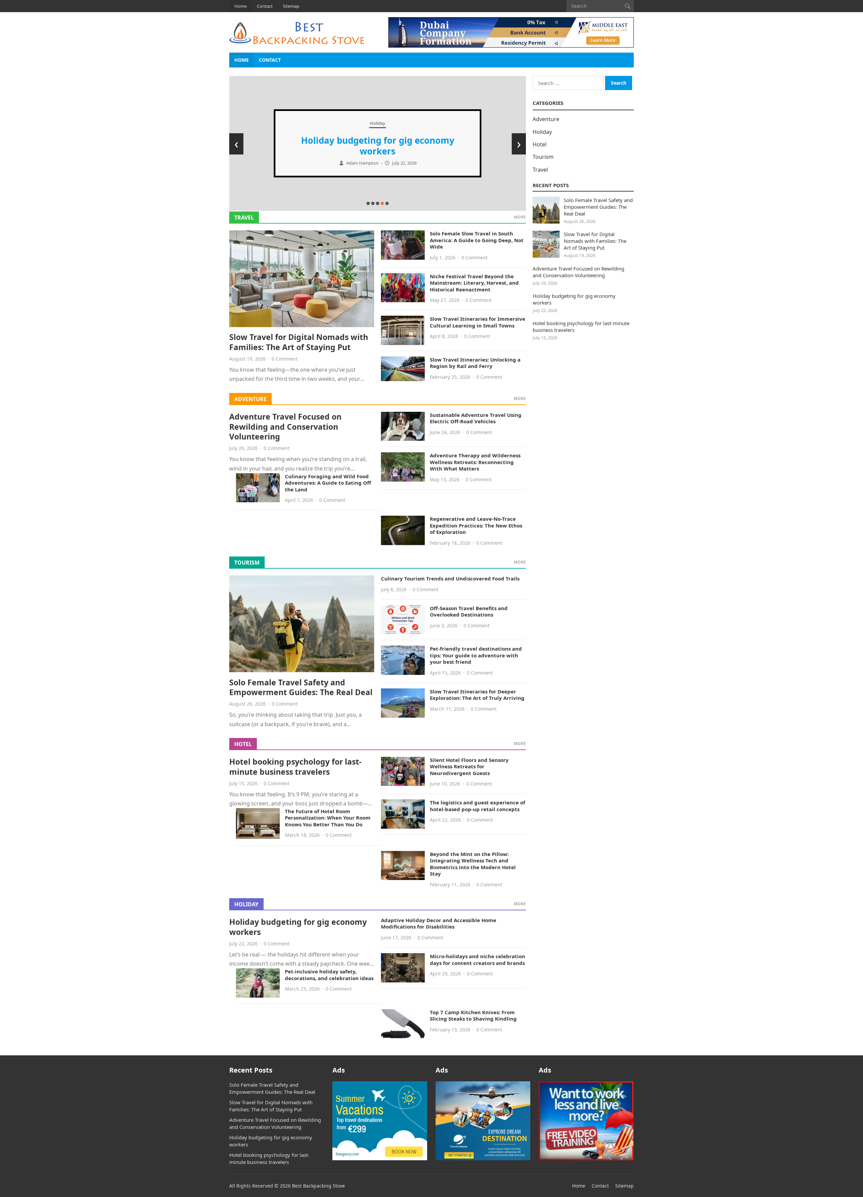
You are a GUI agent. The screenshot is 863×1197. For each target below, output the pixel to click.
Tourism (247, 562)
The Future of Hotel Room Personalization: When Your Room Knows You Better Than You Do (327, 818)
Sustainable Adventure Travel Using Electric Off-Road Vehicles (476, 418)
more (520, 217)
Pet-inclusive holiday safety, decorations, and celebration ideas (329, 974)
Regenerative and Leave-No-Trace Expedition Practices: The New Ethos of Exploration (476, 525)
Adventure (250, 399)
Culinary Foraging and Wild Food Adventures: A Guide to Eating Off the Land (328, 483)
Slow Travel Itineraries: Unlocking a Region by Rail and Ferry (475, 363)
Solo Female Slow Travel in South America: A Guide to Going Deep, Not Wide (477, 240)
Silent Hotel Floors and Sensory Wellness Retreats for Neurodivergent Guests (469, 766)
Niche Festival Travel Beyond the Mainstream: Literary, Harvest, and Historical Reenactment (474, 283)
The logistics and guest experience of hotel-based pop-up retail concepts (477, 806)
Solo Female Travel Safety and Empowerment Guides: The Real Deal (301, 687)
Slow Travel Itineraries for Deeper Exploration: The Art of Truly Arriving (477, 695)
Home (240, 6)
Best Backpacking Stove (318, 1185)
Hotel (243, 744)
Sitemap (291, 6)
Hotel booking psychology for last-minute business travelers (295, 766)
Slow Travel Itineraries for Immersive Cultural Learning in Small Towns (477, 322)
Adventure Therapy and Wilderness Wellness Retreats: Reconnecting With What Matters (475, 462)
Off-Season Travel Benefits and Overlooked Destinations (469, 611)
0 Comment (285, 358)
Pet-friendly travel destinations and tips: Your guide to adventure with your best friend (476, 655)
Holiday (377, 123)
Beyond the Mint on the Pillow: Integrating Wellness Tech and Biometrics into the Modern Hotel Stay (473, 864)
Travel (244, 217)
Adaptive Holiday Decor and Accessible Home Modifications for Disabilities (438, 923)
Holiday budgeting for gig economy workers (377, 145)
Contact (265, 6)
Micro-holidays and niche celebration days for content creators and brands (477, 959)
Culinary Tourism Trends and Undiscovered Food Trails (450, 578)
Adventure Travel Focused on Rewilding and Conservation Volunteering (285, 426)
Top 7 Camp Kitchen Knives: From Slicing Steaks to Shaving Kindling (473, 1015)
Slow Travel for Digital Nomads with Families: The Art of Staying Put (298, 342)
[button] (368, 203)
